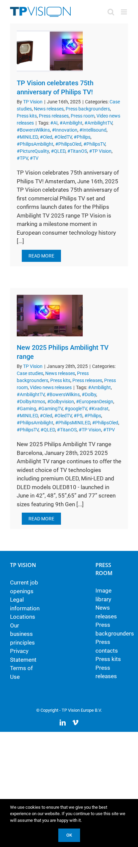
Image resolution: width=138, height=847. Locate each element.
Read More (41, 255)
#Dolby (89, 394)
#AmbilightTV (98, 123)
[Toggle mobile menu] (124, 11)
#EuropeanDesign (94, 401)
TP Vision (33, 101)
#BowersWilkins (33, 130)
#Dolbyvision (60, 401)
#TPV (22, 158)
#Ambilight (71, 123)
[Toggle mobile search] (111, 11)
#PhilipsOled (68, 144)
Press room (82, 116)
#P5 (78, 415)
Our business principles (22, 634)
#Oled (46, 137)
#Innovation (64, 130)
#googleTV (76, 408)
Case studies (30, 373)
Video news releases (51, 387)
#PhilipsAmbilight (35, 144)
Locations (22, 616)
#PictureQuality (33, 151)
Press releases (54, 116)
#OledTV (63, 137)
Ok (69, 835)
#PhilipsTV (94, 144)
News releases (49, 108)
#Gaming (26, 408)
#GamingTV (50, 408)
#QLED (58, 151)
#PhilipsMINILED (72, 422)
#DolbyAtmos (31, 401)
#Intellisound (93, 130)
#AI (54, 123)
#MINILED (27, 137)
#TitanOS (77, 151)
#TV (34, 158)
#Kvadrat (99, 408)
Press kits (27, 116)
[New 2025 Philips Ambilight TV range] (50, 315)
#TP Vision (100, 151)
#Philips (82, 137)
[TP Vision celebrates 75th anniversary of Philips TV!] (50, 51)
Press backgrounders (88, 108)
